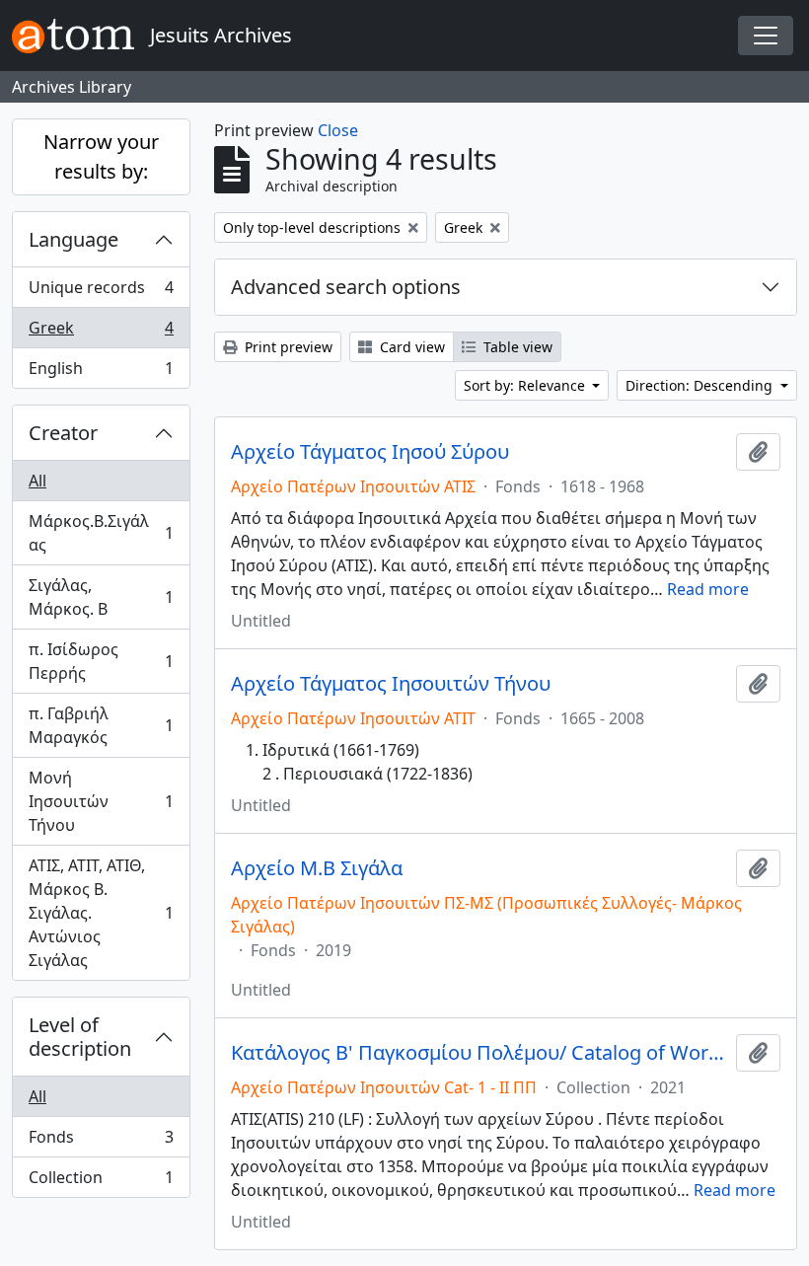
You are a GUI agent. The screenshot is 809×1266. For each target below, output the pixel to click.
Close (338, 130)
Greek (101, 332)
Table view (515, 346)
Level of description (80, 1036)
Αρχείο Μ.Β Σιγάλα (317, 868)
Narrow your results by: (101, 156)
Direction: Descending (700, 385)
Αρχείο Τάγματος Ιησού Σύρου (370, 452)
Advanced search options (346, 286)
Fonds (101, 1141)
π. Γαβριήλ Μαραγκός (101, 725)
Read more (708, 589)
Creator (63, 432)
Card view (410, 346)
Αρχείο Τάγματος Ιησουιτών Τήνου (391, 684)
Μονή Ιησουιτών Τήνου (101, 801)
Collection (101, 1181)
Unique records (101, 292)
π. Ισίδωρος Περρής (101, 661)
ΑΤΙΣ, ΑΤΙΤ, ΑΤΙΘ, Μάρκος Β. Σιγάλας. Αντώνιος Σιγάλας (101, 913)
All (37, 480)
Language (73, 239)
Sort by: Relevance (526, 385)
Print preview (286, 346)
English (101, 372)
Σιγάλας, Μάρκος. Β (101, 597)
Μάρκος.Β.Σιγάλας (101, 533)
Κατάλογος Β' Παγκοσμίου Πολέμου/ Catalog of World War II (479, 1053)
